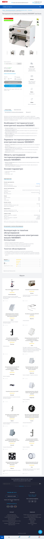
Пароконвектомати (11, 524)
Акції (32, 524)
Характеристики (17, 109)
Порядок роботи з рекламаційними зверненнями (32, 514)
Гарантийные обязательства (32, 515)
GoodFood (38, 183)
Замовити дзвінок (37, 3)
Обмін (31, 102)
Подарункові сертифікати (32, 523)
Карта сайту (32, 520)
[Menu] (2, 537)
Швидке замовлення (13, 82)
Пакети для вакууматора (11, 514)
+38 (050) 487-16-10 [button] (11, 492)
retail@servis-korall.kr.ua (12, 503)
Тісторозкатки (30, 10)
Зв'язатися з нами (12, 496)
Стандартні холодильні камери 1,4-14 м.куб (11, 523)
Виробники (32, 522)
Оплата (32, 79)
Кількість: (6, 76)
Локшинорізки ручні (11, 519)
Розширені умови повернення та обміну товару (32, 517)
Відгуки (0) (28, 112)
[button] (20, 2)
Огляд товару (8, 109)
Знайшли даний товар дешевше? (10, 73)
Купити (19, 63)
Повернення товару (32, 519)
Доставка (32, 66)
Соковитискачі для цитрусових (11, 515)
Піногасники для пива (12, 518)
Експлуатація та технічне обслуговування (14, 112)
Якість (31, 92)
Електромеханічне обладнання (10, 10)
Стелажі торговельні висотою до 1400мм (11, 517)
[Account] (9, 537)
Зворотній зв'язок (32, 518)
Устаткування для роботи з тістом (21, 10)
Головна (3, 10)
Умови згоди (21, 486)
